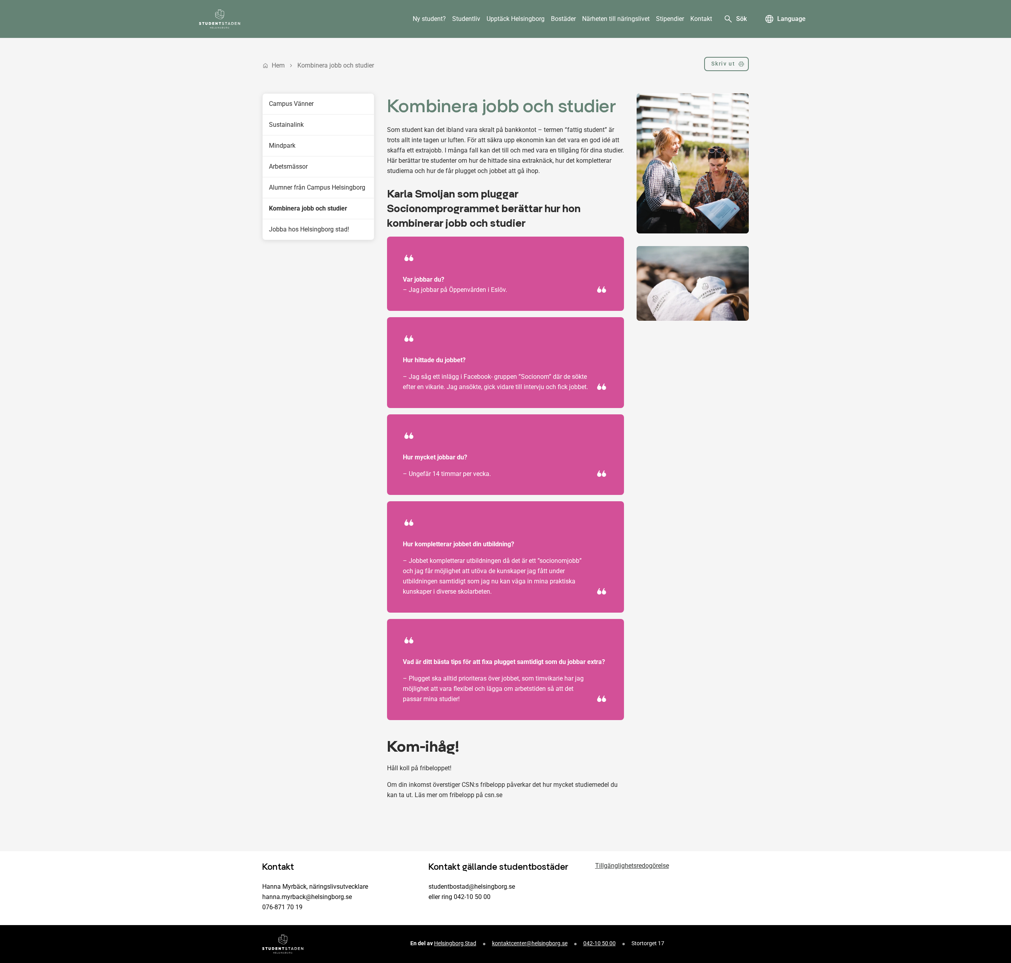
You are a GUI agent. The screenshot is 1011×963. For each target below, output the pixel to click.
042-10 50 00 (599, 943)
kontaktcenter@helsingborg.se (530, 943)
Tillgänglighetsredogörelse (632, 865)
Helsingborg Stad (455, 943)
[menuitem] (429, 19)
